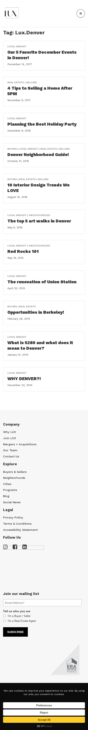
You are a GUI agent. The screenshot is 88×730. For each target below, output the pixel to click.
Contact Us (11, 456)
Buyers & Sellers (15, 471)
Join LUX (9, 438)
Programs (10, 490)
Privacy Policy (13, 517)
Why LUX (9, 432)
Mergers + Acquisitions (19, 444)
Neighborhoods (14, 477)
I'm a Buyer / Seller (19, 616)
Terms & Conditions (17, 523)
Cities (7, 484)
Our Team (10, 450)
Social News (11, 502)
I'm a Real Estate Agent (22, 620)
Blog (6, 496)
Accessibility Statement (20, 529)
